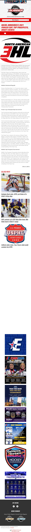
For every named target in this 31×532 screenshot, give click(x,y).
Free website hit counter (15, 531)
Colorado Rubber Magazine (21, 514)
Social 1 (17, 506)
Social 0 (14, 506)
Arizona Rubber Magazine (9, 514)
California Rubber (15, 10)
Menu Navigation (15, 20)
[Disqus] (15, 273)
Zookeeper (12, 527)
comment (5, 33)
